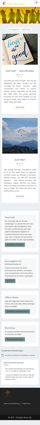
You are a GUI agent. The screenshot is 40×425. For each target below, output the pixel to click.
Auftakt (20, 159)
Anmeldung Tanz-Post (15, 245)
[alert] (20, 355)
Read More (20, 107)
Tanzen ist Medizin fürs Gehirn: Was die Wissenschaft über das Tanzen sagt (19, 376)
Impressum (27, 403)
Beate (21, 74)
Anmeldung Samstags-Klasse (17, 311)
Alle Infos (10, 281)
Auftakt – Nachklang (20, 70)
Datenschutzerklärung (12, 403)
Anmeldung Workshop (15, 339)
